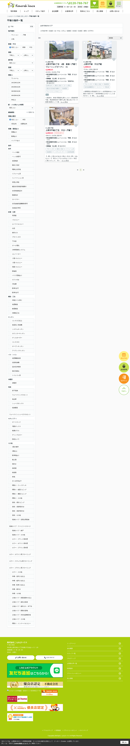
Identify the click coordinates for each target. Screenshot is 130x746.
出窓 (13, 228)
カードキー (15, 199)
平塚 (52, 62)
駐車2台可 (15, 288)
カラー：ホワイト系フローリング (20, 554)
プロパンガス (16, 237)
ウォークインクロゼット (20, 395)
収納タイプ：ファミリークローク (20, 526)
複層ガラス (15, 430)
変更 (31, 26)
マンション (14, 35)
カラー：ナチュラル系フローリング (20, 561)
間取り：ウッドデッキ (19, 485)
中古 (30, 47)
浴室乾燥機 (15, 362)
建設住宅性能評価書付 (19, 186)
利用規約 (70, 668)
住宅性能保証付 (17, 191)
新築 (24, 47)
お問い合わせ (114, 11)
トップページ (71, 643)
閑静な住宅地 (16, 169)
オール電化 (15, 245)
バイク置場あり (17, 275)
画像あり (14, 132)
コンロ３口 (15, 342)
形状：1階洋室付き (18, 511)
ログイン (124, 380)
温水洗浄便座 (16, 367)
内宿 (107, 76)
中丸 (58, 31)
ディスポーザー (17, 338)
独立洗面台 (15, 371)
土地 (12, 39)
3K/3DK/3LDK (15, 91)
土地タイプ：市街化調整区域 (21, 615)
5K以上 (13, 100)
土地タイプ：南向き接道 (20, 602)
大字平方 (91, 31)
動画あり (14, 136)
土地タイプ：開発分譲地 (20, 610)
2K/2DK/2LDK (15, 87)
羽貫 (69, 74)
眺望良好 (15, 195)
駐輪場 (14, 271)
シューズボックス (18, 403)
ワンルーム (14, 78)
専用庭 (14, 215)
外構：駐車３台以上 (18, 585)
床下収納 (15, 390)
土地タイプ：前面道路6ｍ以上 (21, 598)
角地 (13, 477)
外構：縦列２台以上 (18, 580)
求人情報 (99, 11)
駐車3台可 (15, 292)
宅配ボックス (16, 426)
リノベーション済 (18, 178)
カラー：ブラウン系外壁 (20, 547)
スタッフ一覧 (71, 653)
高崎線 (49, 78)
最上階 (14, 459)
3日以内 (13, 124)
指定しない (14, 47)
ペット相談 (15, 152)
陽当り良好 (15, 165)
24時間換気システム (18, 250)
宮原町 (80, 31)
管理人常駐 (15, 182)
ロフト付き (15, 279)
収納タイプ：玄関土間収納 (20, 519)
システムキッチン (18, 329)
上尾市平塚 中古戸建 (92, 64)
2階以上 (14, 451)
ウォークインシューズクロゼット (20, 414)
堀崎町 (69, 31)
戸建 (24, 35)
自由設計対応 (16, 208)
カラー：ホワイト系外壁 (20, 543)
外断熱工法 (15, 313)
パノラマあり (15, 140)
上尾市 (49, 62)
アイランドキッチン (18, 350)
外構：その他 (16, 593)
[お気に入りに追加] (76, 59)
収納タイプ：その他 (18, 535)
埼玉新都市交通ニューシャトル (57, 74)
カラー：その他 (17, 572)
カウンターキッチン (18, 333)
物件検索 (14, 11)
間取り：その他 (17, 498)
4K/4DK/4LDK (15, 95)
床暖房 (14, 383)
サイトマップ (84, 730)
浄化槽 (14, 284)
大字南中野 (44, 31)
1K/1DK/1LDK (15, 82)
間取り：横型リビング (19, 494)
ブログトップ (71, 658)
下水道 (14, 241)
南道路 (14, 472)
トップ (26, 11)
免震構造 (15, 304)
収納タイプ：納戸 (18, 530)
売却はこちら (85, 11)
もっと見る (64, 102)
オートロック (16, 422)
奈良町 (75, 31)
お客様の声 (69, 11)
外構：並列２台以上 (18, 576)
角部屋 (14, 468)
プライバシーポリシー (74, 673)
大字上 (63, 31)
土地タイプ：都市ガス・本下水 (22, 606)
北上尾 (54, 78)
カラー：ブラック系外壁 (20, 539)
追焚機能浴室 (16, 358)
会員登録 (111, 6)
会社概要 (55, 11)
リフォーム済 (16, 173)
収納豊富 (15, 407)
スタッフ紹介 (40, 11)
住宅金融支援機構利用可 (20, 203)
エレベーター (16, 254)
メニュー (119, 6)
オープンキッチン (18, 346)
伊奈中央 (71, 81)
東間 (85, 31)
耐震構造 (15, 309)
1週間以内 (24, 124)
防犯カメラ (15, 439)
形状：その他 (16, 515)
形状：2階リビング (18, 502)
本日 (24, 119)
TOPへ (123, 391)
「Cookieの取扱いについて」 (21, 743)
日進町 (51, 31)
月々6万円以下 (17, 481)
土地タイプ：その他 (18, 619)
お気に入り (94, 6)
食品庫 (14, 399)
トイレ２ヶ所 (16, 375)
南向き (14, 464)
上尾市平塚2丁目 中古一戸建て (59, 130)
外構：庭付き (16, 589)
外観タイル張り (17, 300)
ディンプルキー (17, 435)
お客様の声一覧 (72, 663)
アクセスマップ (48, 730)
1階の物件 (15, 447)
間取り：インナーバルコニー (21, 623)
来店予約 (102, 6)
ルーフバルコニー (18, 224)
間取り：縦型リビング (19, 489)
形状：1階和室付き (18, 506)
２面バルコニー (17, 258)
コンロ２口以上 (17, 320)
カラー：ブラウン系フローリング (20, 568)
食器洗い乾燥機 (17, 325)
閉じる (124, 742)
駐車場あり (15, 455)
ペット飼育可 (16, 156)
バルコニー (15, 220)
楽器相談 (15, 161)
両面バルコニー (17, 267)
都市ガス (15, 232)
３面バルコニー (17, 262)
